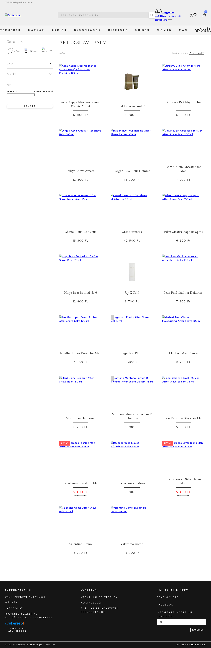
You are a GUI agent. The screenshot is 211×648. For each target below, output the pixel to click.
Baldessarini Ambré (131, 106)
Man (183, 30)
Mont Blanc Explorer (80, 418)
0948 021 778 (168, 597)
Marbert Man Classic (183, 353)
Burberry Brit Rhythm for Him (183, 104)
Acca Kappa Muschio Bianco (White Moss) (80, 104)
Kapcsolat (14, 608)
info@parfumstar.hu (19, 2)
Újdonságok (87, 30)
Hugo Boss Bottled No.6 (80, 293)
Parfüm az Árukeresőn (17, 630)
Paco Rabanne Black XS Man (183, 418)
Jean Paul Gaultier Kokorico (183, 293)
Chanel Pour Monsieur (80, 232)
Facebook (165, 604)
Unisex (142, 30)
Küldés (198, 629)
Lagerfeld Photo (132, 353)
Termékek (10, 30)
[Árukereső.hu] (14, 624)
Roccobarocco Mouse (131, 483)
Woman (164, 30)
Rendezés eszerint (180, 53)
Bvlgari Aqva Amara (80, 171)
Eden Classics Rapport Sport (183, 232)
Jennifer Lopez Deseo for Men (80, 353)
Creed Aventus (132, 232)
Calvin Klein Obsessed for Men (183, 169)
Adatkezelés (91, 602)
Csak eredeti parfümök (25, 597)
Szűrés (30, 106)
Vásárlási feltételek (99, 597)
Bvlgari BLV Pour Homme (132, 171)
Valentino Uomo (80, 544)
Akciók (59, 30)
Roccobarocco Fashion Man (80, 483)
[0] (204, 15)
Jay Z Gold (131, 293)
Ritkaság (118, 30)
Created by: (191, 645)
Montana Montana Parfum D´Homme (132, 416)
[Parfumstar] (24, 15)
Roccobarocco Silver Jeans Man (183, 481)
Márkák (36, 30)
